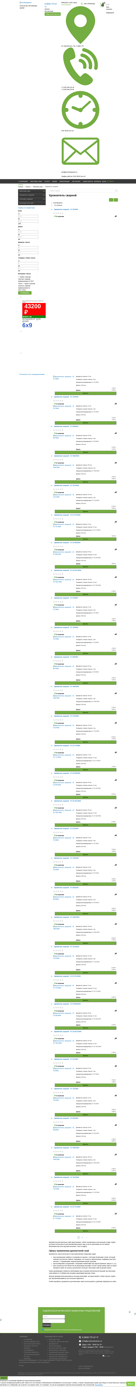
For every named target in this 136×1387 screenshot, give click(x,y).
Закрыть (4, 1378)
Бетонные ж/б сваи (26, 203)
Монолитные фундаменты (58, 1354)
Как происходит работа (32, 1344)
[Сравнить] (116, 216)
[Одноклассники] (85, 1362)
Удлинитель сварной (27, 195)
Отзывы (26, 1356)
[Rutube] (99, 1362)
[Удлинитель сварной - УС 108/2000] (63, 927)
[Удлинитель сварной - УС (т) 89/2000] (63, 1014)
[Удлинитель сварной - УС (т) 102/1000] (63, 581)
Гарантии (27, 1348)
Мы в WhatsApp (89, 4)
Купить (85, 393)
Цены (104, 181)
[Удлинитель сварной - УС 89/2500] (63, 1129)
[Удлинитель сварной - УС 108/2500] (63, 1158)
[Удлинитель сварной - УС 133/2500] (63, 1188)
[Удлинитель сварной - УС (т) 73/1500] (63, 756)
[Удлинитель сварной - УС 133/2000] (63, 957)
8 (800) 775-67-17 (90, 1337)
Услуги (47, 181)
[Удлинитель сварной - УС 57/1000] (63, 378)
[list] (111, 200)
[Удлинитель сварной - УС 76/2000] (63, 868)
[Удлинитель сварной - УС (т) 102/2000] (63, 1042)
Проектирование (55, 1346)
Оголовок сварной (26, 199)
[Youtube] (95, 1362)
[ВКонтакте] (80, 1362)
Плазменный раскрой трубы (59, 1352)
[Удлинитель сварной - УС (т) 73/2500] (63, 1217)
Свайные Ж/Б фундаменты (58, 1356)
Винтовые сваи (36, 181)
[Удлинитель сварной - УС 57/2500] (63, 1069)
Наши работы (88, 181)
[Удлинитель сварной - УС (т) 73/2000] (63, 987)
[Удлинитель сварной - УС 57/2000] (63, 839)
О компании (23, 181)
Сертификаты (29, 1350)
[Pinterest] (90, 1362)
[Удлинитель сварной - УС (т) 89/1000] (63, 553)
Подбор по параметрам (26, 208)
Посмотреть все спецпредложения (31, 374)
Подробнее (99, 1385)
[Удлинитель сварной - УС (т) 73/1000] (63, 525)
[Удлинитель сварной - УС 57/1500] (63, 608)
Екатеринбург (66, 5)
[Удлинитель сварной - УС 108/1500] (63, 697)
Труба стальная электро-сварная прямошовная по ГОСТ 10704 (26, 280)
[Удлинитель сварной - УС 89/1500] (63, 667)
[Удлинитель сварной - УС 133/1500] (63, 726)
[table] (116, 200)
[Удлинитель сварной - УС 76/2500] (63, 1099)
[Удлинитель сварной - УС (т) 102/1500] (63, 811)
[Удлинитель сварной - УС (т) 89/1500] (63, 784)
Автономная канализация (58, 1359)
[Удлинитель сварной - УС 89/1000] (63, 437)
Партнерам (76, 181)
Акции (54, 181)
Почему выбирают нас (32, 1342)
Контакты (97, 181)
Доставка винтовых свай (57, 1348)
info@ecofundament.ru (92, 1341)
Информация (64, 181)
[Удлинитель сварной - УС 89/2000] (63, 898)
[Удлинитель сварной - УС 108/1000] (63, 466)
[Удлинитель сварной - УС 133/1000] (63, 496)
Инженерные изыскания (57, 1350)
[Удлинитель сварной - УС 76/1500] (63, 638)
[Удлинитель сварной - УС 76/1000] (63, 407)
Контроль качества (31, 1346)
